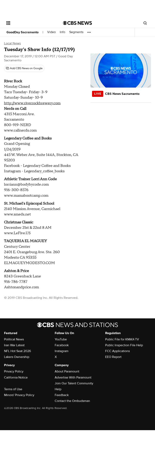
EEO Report (113, 357)
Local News (12, 43)
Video (51, 32)
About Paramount (67, 371)
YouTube (61, 339)
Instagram (61, 351)
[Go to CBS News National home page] (77, 23)
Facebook (62, 345)
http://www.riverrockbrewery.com (32, 103)
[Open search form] (145, 23)
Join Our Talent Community (74, 383)
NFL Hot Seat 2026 (17, 351)
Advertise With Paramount (73, 377)
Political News (14, 339)
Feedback (62, 395)
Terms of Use (13, 389)
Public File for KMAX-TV (122, 339)
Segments (76, 32)
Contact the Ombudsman (72, 401)
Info (62, 32)
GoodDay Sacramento (22, 32)
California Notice (16, 377)
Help (58, 389)
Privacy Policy (13, 371)
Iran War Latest (14, 345)
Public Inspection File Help (124, 345)
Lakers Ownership (16, 357)
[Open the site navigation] (30, 23)
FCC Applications (117, 351)
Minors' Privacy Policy (19, 395)
